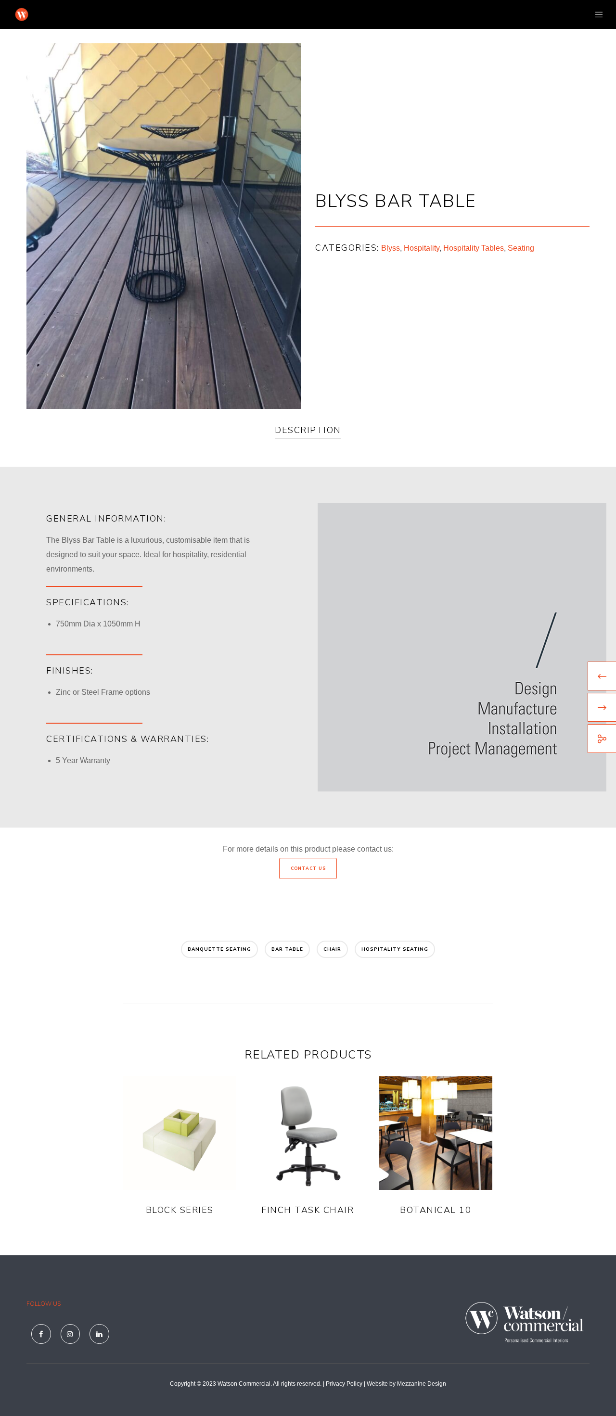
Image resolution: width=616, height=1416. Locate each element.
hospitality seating (394, 949)
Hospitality (421, 248)
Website (377, 1383)
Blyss (390, 248)
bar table (287, 949)
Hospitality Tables (473, 248)
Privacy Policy (344, 1383)
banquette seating (219, 949)
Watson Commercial (244, 1383)
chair (332, 949)
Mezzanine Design (421, 1383)
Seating (521, 248)
